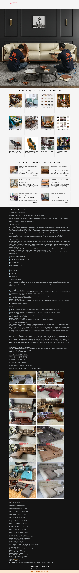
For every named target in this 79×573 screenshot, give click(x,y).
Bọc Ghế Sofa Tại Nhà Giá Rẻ (62, 107)
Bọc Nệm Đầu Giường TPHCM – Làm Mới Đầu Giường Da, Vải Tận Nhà (63, 130)
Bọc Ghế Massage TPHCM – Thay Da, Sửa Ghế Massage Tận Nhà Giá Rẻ (31, 152)
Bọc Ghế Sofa (37, 7)
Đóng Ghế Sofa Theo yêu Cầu (46, 107)
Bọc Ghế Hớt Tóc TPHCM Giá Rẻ (47, 151)
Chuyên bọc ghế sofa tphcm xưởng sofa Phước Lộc (28, 194)
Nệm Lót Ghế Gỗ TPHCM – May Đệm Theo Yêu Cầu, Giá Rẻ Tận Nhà (31, 130)
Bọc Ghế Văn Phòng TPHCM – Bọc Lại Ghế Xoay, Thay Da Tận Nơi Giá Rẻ (15, 152)
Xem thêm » (35, 175)
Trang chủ (28, 7)
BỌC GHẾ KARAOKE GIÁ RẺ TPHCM (62, 152)
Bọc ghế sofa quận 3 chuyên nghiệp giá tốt (59, 166)
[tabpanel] (39, 48)
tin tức (44, 7)
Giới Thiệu (50, 7)
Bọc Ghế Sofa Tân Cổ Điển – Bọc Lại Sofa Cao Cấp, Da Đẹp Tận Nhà (47, 130)
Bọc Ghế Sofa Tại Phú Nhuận (24, 179)
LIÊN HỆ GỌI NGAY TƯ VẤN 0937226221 (39, 571)
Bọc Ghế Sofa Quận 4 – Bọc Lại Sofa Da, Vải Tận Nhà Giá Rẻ (28, 167)
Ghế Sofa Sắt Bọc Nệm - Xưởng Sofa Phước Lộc (60, 179)
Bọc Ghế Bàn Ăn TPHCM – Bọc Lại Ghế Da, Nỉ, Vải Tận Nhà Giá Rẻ (15, 130)
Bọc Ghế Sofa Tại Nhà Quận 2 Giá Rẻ (58, 193)
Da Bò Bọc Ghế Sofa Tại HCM (15, 107)
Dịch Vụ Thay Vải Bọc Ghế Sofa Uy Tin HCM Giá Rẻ (31, 108)
